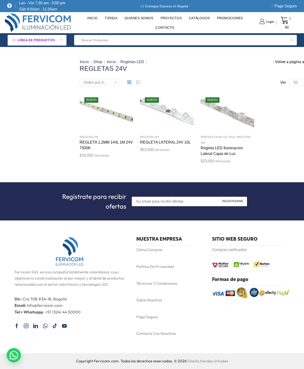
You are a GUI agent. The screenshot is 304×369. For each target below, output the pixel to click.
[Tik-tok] (54, 325)
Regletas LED (132, 62)
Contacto (164, 27)
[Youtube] (64, 325)
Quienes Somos (138, 18)
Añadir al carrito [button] (101, 113)
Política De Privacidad (155, 266)
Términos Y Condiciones (156, 283)
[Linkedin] (35, 325)
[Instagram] (26, 325)
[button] (14, 355)
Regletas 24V (89, 136)
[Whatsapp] (45, 325)
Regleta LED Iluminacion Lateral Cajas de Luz (222, 151)
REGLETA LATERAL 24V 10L (165, 142)
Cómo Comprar (149, 249)
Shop (97, 62)
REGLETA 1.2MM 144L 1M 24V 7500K (106, 145)
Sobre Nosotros (149, 300)
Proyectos (171, 18)
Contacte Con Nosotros (156, 333)
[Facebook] (9, 6)
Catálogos (199, 18)
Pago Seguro (286, 6)
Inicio (92, 18)
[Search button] (292, 40)
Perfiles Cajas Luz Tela (218, 136)
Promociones (230, 18)
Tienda (111, 18)
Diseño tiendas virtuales (207, 361)
